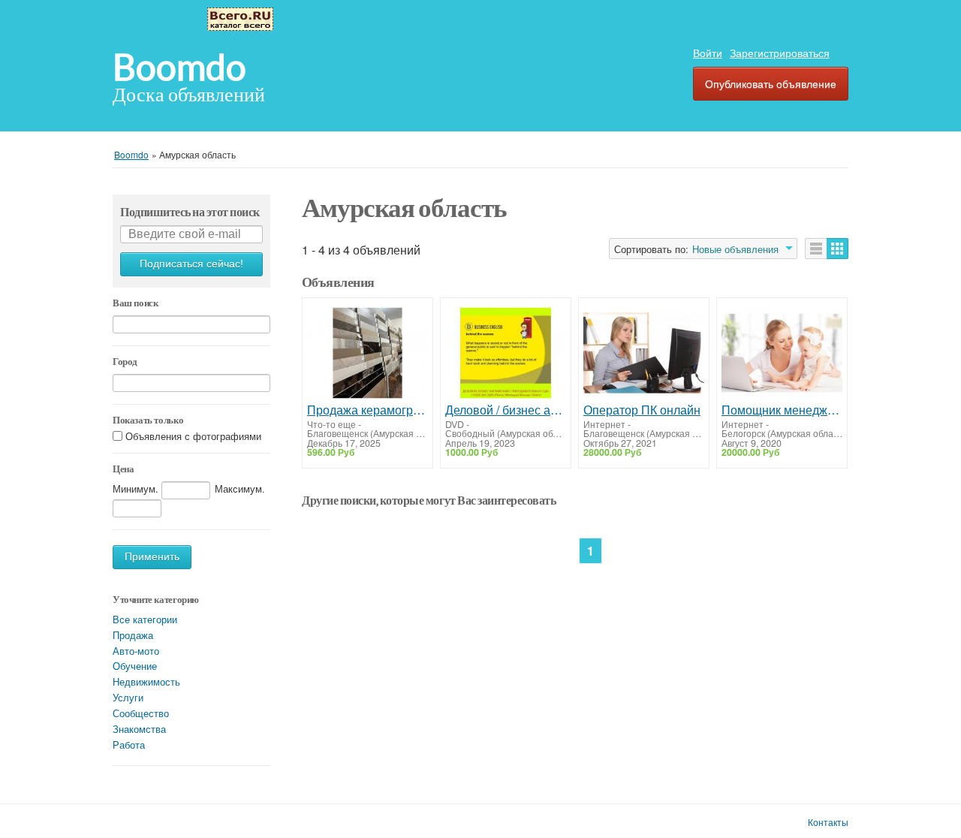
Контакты (828, 822)
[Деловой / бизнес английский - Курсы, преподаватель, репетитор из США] (505, 353)
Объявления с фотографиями (193, 436)
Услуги (128, 697)
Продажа (133, 635)
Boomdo (179, 67)
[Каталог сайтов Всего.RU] (240, 17)
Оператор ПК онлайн (641, 410)
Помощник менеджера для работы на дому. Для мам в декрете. (782, 410)
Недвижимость (146, 681)
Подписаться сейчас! (191, 264)
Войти (707, 52)
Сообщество (141, 713)
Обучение (135, 666)
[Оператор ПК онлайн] (643, 353)
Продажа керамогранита (367, 410)
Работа (129, 744)
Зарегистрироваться (780, 52)
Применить (152, 556)
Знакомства (139, 729)
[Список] (816, 248)
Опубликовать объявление (770, 83)
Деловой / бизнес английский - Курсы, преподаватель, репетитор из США (505, 410)
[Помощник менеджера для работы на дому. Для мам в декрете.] (782, 353)
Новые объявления (735, 249)
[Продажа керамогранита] (367, 353)
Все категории (145, 619)
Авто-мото (136, 651)
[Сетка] (837, 248)
